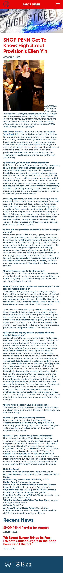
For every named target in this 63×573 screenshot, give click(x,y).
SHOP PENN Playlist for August (26, 528)
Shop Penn (31, 4)
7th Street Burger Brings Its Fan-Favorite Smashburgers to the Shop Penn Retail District (29, 541)
